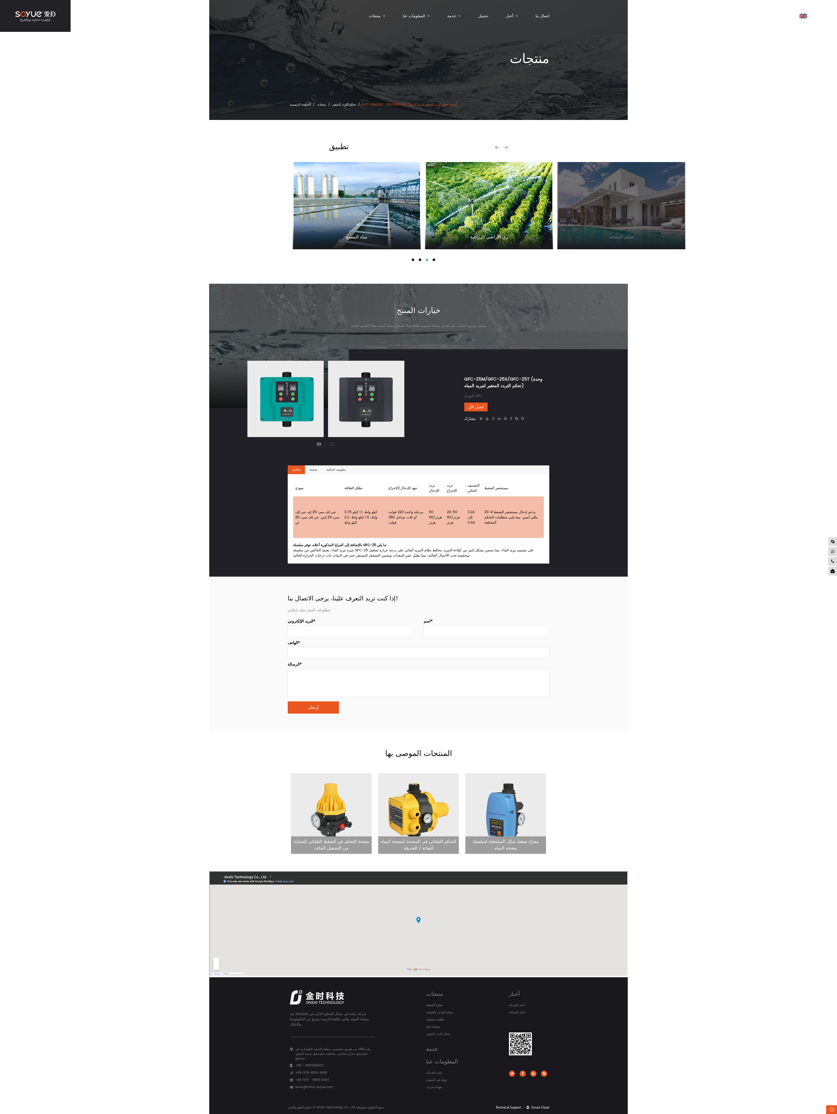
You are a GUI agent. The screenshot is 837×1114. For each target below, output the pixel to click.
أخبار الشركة (517, 1005)
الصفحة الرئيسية (300, 104)
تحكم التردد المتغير (344, 104)
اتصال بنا (542, 16)
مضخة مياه (433, 1026)
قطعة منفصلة (435, 1019)
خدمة (451, 16)
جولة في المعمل (436, 1079)
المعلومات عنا (414, 16)
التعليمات (453, 23)
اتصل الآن (476, 407)
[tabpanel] (357, 205)
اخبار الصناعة (513, 23)
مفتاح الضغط (434, 1005)
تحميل (483, 16)
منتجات (375, 16)
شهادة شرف (434, 1087)
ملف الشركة (434, 1072)
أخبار (509, 16)
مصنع (407, 23)
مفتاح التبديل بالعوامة (381, 23)
